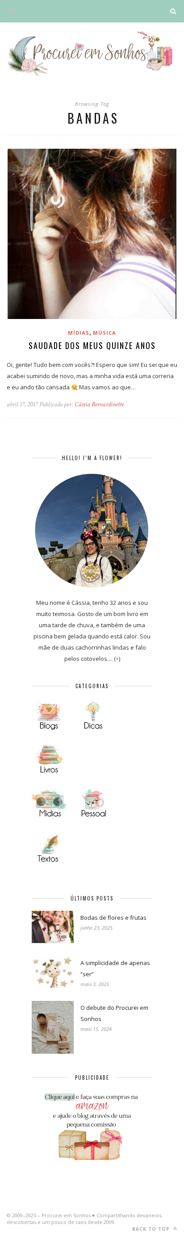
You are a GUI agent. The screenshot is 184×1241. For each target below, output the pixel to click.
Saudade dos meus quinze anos (92, 345)
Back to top (151, 1229)
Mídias (78, 332)
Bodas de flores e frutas (113, 918)
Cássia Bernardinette (99, 404)
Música (104, 332)
